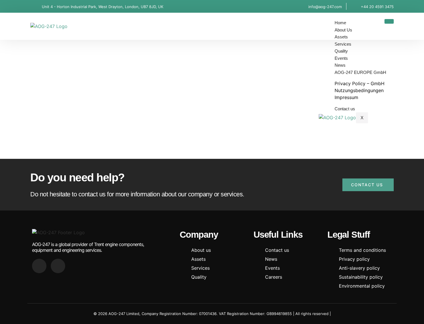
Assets (341, 36)
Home (340, 22)
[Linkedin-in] (39, 266)
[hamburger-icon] (389, 21)
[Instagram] (58, 266)
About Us (343, 29)
